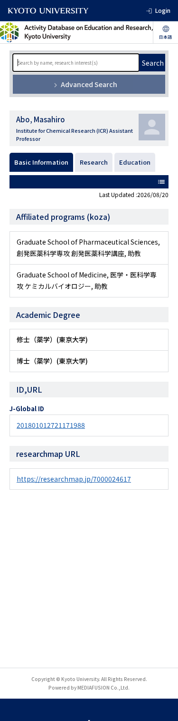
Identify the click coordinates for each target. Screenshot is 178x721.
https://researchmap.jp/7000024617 (74, 479)
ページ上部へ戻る (161, 704)
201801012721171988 (51, 425)
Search (153, 63)
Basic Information (41, 162)
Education (134, 162)
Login (162, 10)
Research (94, 162)
